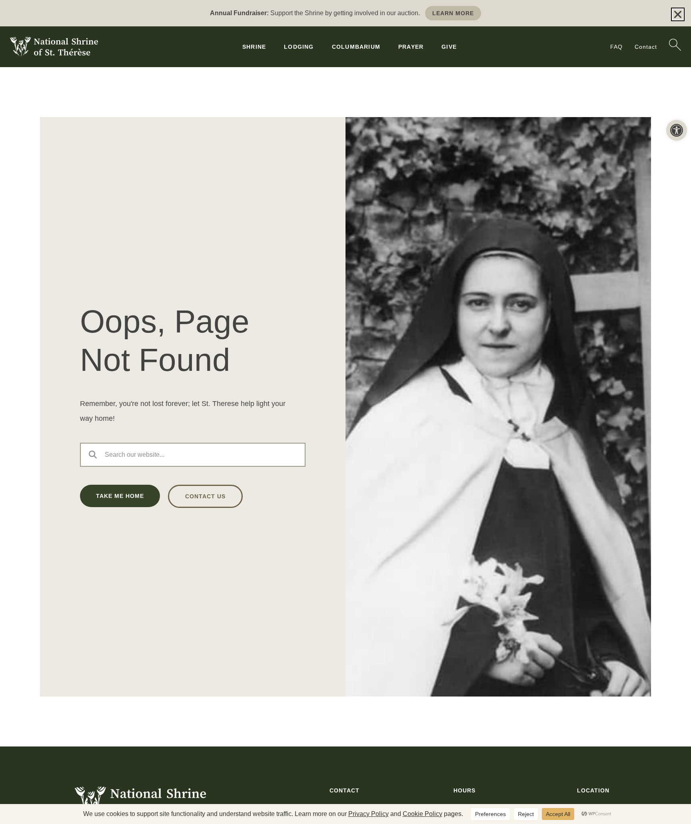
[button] (676, 130)
